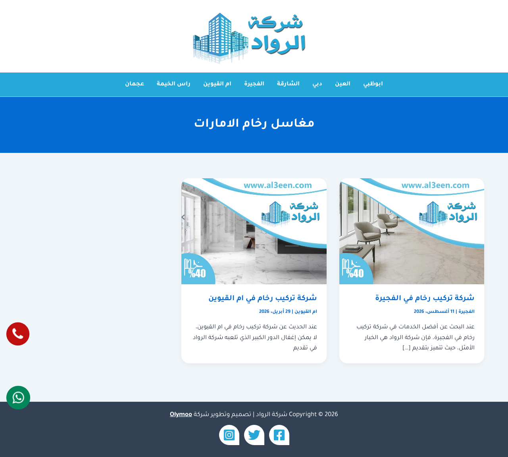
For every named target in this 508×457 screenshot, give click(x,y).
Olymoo (181, 415)
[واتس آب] (18, 397)
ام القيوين (217, 84)
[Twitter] (254, 435)
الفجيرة (254, 84)
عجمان (134, 84)
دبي (317, 84)
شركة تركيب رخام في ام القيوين (262, 299)
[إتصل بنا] (17, 333)
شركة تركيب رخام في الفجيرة (425, 299)
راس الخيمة (173, 84)
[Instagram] (229, 435)
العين (342, 84)
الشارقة (288, 84)
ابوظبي (373, 84)
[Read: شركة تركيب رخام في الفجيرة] (411, 232)
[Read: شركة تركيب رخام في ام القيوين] (253, 232)
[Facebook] (279, 435)
